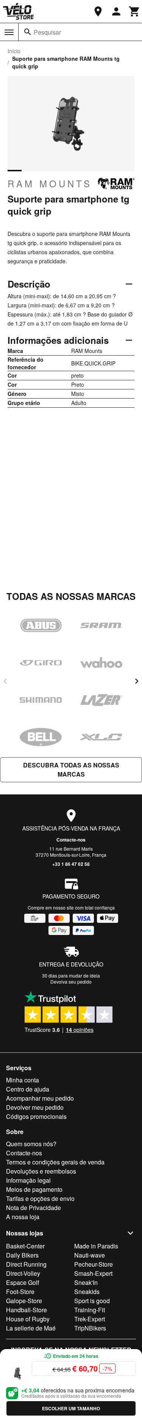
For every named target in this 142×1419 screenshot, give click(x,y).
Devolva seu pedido (71, 981)
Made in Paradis (96, 1246)
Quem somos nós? (31, 1143)
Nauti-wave (89, 1255)
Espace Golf (22, 1282)
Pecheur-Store (93, 1264)
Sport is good (92, 1300)
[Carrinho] (134, 11)
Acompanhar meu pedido (40, 1098)
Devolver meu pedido (35, 1107)
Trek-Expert (89, 1319)
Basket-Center (25, 1246)
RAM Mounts (50, 183)
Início (14, 51)
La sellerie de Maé (31, 1328)
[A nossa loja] (98, 11)
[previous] (5, 681)
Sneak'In (86, 1282)
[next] (136, 681)
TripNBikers (90, 1328)
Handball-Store (26, 1309)
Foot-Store (20, 1291)
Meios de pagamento (34, 1189)
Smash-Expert (93, 1273)
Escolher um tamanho (71, 1408)
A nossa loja (22, 1216)
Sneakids (87, 1291)
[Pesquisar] (27, 32)
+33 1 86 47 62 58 (71, 864)
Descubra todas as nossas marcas (71, 769)
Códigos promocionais (36, 1116)
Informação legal (28, 1180)
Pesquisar (47, 32)
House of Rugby (28, 1319)
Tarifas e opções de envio (40, 1198)
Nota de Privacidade (33, 1207)
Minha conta (22, 1080)
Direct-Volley (23, 1273)
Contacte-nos (71, 840)
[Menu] (9, 32)
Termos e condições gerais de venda (55, 1162)
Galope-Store (24, 1300)
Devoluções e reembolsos (41, 1171)
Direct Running (26, 1264)
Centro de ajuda (27, 1089)
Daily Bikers (22, 1255)
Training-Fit (89, 1309)
